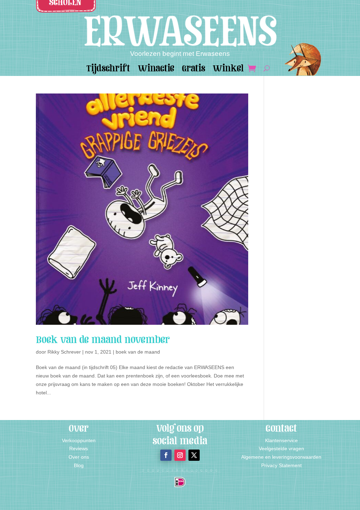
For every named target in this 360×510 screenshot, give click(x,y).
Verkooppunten (79, 440)
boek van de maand (138, 352)
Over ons (79, 457)
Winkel (228, 70)
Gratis (193, 70)
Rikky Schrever (64, 352)
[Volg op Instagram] (180, 455)
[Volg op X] (194, 455)
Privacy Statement (281, 465)
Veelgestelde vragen (281, 448)
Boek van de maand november (103, 339)
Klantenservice (281, 440)
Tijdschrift (108, 70)
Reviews (78, 448)
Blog (79, 465)
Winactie (156, 70)
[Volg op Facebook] (166, 455)
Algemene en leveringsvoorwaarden (281, 457)
